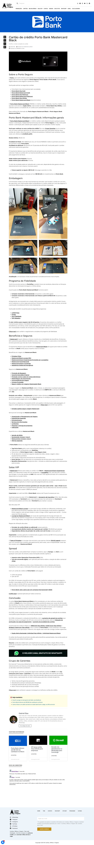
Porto (12, 77)
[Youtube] (85, 3)
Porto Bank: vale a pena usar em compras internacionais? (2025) (32, 589)
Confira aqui (13, 593)
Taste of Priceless (15, 540)
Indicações (15, 427)
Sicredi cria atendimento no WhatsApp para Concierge (56, 749)
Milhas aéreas (32, 8)
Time (44, 810)
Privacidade (72, 810)
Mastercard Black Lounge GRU (21, 358)
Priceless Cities (16, 356)
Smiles (14, 314)
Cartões (25, 8)
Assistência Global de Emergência (22, 365)
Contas (46, 8)
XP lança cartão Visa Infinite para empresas (37, 748)
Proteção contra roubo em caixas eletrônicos (26, 377)
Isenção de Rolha (17, 435)
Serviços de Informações (19, 422)
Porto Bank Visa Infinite (19, 98)
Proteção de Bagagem (19, 373)
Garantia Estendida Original (20, 375)
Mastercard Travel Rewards (20, 361)
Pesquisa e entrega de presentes (22, 425)
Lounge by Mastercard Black (21, 516)
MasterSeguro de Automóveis (21, 378)
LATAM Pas (15, 313)
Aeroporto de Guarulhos (46, 497)
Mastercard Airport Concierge (21, 363)
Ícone (21, 673)
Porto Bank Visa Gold (18, 91)
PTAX (13, 561)
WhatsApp (63, 8)
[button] (5, 37)
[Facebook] (89, 3)
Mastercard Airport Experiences (55, 470)
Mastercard (13, 339)
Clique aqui (12, 331)
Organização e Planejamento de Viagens (24, 416)
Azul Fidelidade (16, 316)
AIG (13, 391)
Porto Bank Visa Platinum (20, 94)
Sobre (38, 810)
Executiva (57, 8)
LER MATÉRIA (13, 755)
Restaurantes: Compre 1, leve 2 (21, 439)
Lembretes (15, 423)
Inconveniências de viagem (20, 380)
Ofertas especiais (17, 440)
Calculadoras (76, 8)
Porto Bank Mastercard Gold (21, 93)
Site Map (65, 810)
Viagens (51, 8)
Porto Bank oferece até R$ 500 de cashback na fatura (27, 702)
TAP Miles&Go (16, 318)
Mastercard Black (41, 346)
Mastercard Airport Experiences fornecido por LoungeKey (30, 360)
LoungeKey (44, 472)
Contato (50, 810)
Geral (69, 8)
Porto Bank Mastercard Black (21, 100)
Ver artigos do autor (25, 725)
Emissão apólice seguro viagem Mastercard (25, 408)
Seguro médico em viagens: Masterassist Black (26, 384)
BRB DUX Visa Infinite (38, 625)
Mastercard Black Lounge (20, 508)
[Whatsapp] (78, 3)
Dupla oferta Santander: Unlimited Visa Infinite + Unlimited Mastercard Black (36, 633)
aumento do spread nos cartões (52, 618)
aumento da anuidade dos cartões (44, 622)
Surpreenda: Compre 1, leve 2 (21, 437)
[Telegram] (80, 3)
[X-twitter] (87, 3)
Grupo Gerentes (50, 128)
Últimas (80, 810)
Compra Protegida (17, 382)
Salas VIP (40, 8)
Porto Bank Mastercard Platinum (22, 96)
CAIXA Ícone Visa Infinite (53, 625)
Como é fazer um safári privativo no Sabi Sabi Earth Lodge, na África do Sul (33, 704)
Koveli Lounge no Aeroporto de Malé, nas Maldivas (26, 700)
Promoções (19, 8)
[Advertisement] (79, 44)
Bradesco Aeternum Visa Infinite (19, 627)
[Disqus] (38, 786)
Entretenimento (17, 420)
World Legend (55, 540)
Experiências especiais (19, 418)
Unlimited (27, 673)
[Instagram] (82, 3)
